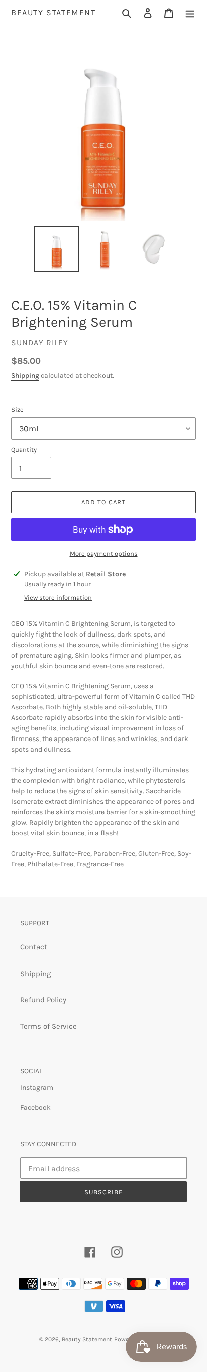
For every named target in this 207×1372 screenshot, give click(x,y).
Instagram (36, 1087)
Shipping (25, 375)
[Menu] (189, 12)
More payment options (104, 553)
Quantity (24, 449)
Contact (33, 947)
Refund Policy (43, 999)
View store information (58, 597)
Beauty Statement (53, 12)
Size (17, 409)
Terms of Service (48, 1026)
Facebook (35, 1107)
